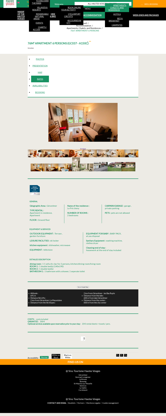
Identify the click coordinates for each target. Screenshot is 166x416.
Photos (40, 59)
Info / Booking (151, 4)
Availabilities (40, 85)
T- (122, 355)
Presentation (40, 65)
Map (40, 72)
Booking (40, 92)
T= (117, 355)
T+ (125, 355)
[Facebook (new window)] (90, 362)
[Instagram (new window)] (95, 362)
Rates (40, 79)
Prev (81, 148)
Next (84, 148)
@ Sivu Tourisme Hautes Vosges (83, 370)
